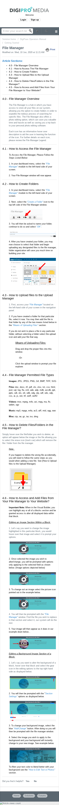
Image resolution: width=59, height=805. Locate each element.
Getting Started (12, 43)
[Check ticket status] (46, 31)
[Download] (23, 412)
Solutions (29, 795)
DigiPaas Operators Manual (33, 39)
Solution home (9, 39)
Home (16, 795)
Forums (42, 795)
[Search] (31, 31)
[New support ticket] (37, 31)
